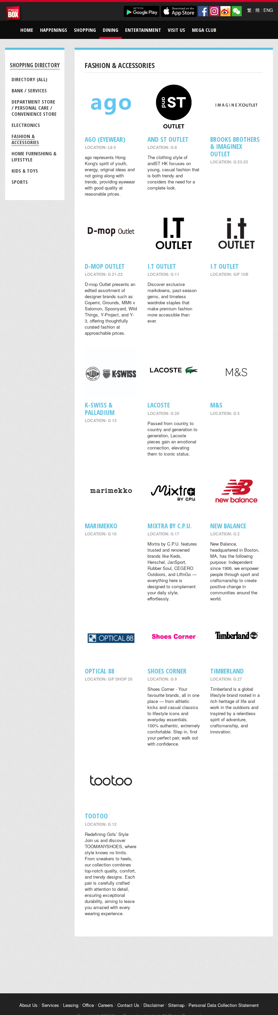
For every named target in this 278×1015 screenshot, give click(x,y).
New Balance (228, 525)
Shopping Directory (35, 65)
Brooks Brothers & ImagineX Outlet (235, 146)
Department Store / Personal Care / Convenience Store (34, 107)
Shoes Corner (166, 671)
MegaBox (14, 14)
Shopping (85, 29)
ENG (268, 10)
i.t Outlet (224, 266)
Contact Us (128, 1005)
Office (88, 1005)
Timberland (227, 671)
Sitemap (176, 1005)
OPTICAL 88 (99, 671)
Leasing (70, 1005)
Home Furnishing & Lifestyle (34, 156)
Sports (20, 181)
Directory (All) (29, 79)
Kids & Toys (25, 170)
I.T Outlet (161, 266)
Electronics (26, 125)
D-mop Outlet (105, 266)
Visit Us (176, 29)
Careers (105, 1005)
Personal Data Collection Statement (223, 1005)
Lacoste (158, 405)
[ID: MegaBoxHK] (237, 11)
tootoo (96, 815)
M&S (216, 405)
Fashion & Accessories (25, 139)
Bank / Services (29, 90)
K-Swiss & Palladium (100, 408)
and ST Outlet (167, 139)
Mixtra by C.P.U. (169, 525)
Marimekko (101, 525)
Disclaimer (153, 1005)
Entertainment (143, 29)
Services (50, 1005)
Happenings (53, 29)
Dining (110, 29)
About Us (28, 1005)
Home (26, 29)
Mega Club (204, 29)
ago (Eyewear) (105, 139)
